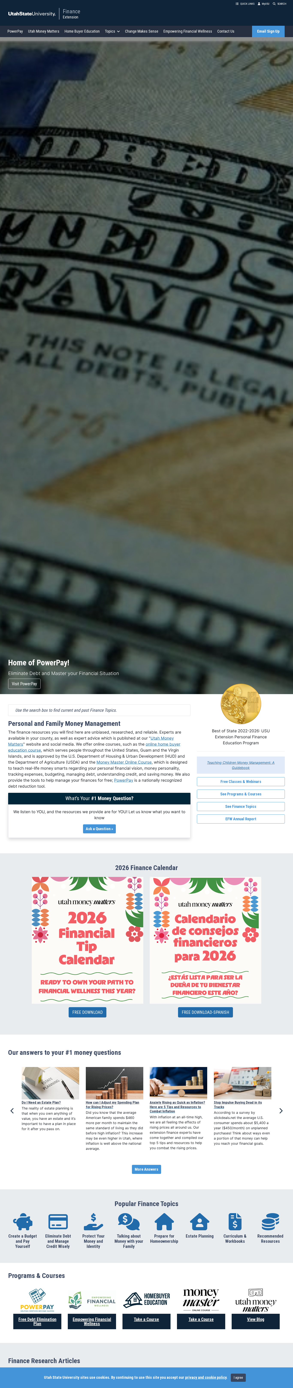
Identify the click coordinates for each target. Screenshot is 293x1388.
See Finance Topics (240, 806)
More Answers (146, 1169)
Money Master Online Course (124, 762)
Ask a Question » (99, 828)
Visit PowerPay (24, 683)
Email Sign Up (268, 31)
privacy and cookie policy (205, 1377)
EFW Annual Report (240, 819)
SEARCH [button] (281, 3)
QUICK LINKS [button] (247, 3)
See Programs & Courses (240, 794)
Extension (70, 17)
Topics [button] (110, 31)
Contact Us (225, 31)
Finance (71, 11)
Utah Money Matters (43, 31)
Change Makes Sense (141, 31)
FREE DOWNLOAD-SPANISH (205, 1012)
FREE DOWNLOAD (87, 1012)
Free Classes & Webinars (241, 781)
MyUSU (265, 3)
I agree (238, 1378)
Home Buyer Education (82, 31)
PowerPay (15, 31)
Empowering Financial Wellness (187, 31)
